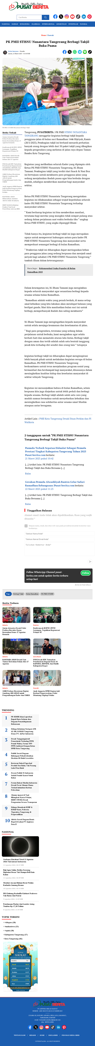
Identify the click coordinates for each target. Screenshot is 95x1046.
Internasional (48, 24)
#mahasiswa (12, 926)
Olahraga (36, 24)
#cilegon (10, 922)
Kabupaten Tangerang (16, 935)
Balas (28, 473)
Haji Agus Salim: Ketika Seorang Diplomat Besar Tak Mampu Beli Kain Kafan (19, 872)
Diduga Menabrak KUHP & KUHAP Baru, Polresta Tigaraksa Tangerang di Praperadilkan (21, 811)
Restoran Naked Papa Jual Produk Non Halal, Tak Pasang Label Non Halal (23, 765)
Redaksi (32, 1035)
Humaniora (25, 24)
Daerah (15, 24)
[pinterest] (90, 18)
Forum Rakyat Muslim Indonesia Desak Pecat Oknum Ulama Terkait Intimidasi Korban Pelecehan (24, 786)
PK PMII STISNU (47, 594)
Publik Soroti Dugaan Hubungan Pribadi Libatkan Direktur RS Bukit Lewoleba (22, 755)
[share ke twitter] (70, 53)
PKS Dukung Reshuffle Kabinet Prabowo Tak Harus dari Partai (20, 894)
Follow (85, 572)
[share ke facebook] (65, 53)
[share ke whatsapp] (75, 53)
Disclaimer (53, 1035)
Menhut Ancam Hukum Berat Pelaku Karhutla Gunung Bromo (18, 884)
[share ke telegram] (80, 53)
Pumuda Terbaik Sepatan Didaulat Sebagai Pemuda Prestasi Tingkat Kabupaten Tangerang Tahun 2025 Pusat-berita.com (55, 451)
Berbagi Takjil (18, 594)
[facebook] (55, 18)
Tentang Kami (19, 1035)
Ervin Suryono (13, 51)
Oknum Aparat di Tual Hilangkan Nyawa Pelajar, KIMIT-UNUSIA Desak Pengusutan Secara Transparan (24, 798)
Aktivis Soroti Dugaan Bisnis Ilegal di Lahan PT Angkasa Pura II (22, 821)
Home (42, 1035)
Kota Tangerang (13, 939)
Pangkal (83, 24)
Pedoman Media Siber (70, 1035)
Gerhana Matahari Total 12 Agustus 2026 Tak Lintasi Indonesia (18, 860)
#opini (9, 930)
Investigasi (73, 24)
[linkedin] (84, 18)
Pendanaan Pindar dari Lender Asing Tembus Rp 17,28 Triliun (18, 905)
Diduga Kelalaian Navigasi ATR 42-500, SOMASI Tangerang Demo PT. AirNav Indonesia (23, 731)
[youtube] (72, 18)
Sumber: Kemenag (20, 990)
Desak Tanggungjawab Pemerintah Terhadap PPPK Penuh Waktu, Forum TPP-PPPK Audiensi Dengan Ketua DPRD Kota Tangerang (23, 744)
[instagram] (67, 18)
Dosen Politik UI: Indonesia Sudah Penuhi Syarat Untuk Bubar (22, 775)
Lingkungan (61, 24)
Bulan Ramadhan (32, 594)
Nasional (6, 24)
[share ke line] (85, 53)
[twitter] (61, 18)
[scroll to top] (90, 1042)
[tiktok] (78, 18)
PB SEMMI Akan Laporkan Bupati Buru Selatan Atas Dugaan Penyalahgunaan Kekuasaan (21, 720)
